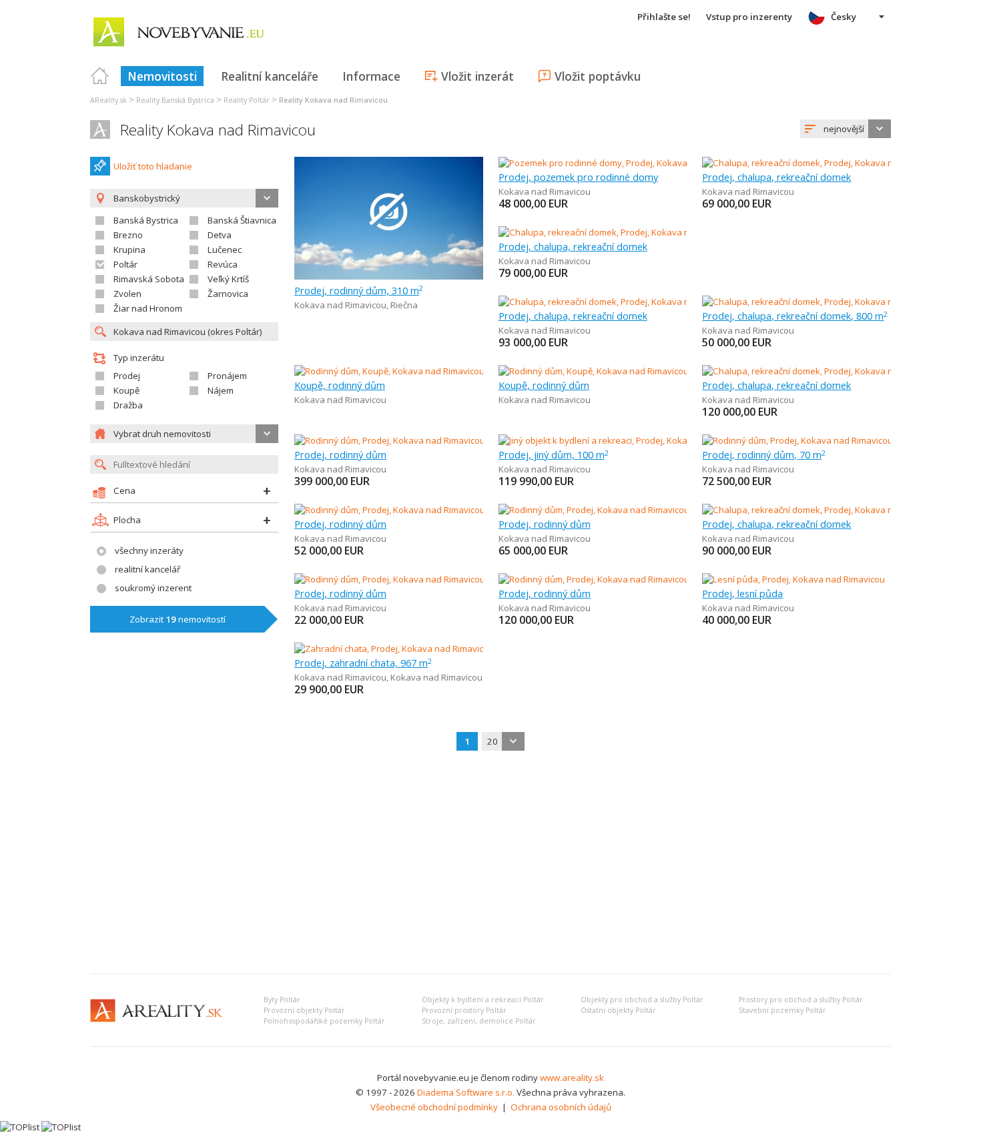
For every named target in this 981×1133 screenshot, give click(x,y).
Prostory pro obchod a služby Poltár (801, 999)
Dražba (128, 405)
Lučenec (225, 250)
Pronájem (227, 376)
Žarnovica (228, 294)
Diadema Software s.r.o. (466, 1092)
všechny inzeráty (149, 550)
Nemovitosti (162, 76)
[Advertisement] (490, 863)
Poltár (125, 264)
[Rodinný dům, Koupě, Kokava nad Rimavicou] (388, 371)
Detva (220, 235)
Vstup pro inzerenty (749, 17)
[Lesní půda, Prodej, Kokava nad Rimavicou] (793, 579)
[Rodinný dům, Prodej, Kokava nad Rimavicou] (388, 440)
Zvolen (127, 294)
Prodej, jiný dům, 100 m (554, 454)
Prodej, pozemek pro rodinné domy (578, 176)
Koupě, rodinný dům (339, 385)
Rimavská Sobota (148, 279)
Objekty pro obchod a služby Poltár (642, 999)
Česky (843, 17)
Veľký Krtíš (228, 279)
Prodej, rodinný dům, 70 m (764, 454)
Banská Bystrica (145, 220)
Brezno (128, 235)
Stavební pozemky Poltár (782, 1010)
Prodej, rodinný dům (340, 454)
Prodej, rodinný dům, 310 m (358, 290)
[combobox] (845, 128)
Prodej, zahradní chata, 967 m (363, 662)
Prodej (126, 376)
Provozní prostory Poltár (464, 1010)
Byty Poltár (282, 999)
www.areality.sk (572, 1078)
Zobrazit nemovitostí (177, 619)
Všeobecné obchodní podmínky (434, 1107)
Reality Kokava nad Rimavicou (218, 129)
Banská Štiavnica (242, 220)
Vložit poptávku (598, 76)
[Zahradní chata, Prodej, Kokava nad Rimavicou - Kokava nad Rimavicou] (438, 649)
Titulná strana (100, 76)
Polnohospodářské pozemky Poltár (324, 1021)
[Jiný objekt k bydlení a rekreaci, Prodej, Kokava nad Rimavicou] (623, 440)
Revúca (223, 264)
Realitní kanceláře (269, 76)
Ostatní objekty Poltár (618, 1010)
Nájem (221, 390)
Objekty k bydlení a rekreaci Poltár (483, 999)
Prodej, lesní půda (742, 593)
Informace (371, 76)
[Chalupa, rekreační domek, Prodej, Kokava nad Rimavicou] (819, 163)
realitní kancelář (147, 569)
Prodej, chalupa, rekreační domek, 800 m (795, 315)
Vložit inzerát (477, 76)
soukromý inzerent (153, 588)
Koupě (126, 390)
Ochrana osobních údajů (561, 1107)
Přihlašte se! (664, 17)
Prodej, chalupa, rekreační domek (776, 176)
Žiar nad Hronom (147, 308)
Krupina (129, 250)
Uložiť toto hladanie (152, 166)
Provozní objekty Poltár (304, 1010)
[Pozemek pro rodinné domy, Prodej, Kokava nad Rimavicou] (618, 163)
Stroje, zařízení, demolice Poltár (479, 1021)
